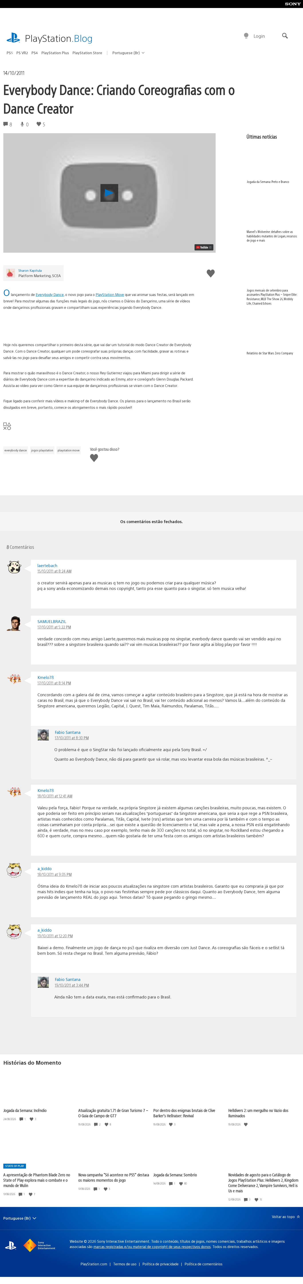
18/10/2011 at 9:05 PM (54, 874)
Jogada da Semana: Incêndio (25, 1110)
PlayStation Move (110, 294)
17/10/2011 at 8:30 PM (72, 737)
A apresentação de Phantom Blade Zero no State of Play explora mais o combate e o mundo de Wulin (36, 1180)
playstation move (69, 450)
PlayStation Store (87, 52)
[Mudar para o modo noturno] (246, 36)
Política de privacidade (160, 1264)
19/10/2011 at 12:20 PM (55, 935)
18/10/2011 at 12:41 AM (54, 795)
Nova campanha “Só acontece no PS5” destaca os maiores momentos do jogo (113, 1177)
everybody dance (15, 450)
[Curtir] (32, 1119)
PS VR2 (22, 52)
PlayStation (59, 38)
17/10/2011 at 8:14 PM (54, 682)
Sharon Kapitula (30, 270)
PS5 (10, 52)
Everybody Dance (50, 294)
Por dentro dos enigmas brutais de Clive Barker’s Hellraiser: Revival (184, 1113)
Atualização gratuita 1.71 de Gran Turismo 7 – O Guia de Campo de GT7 (113, 1113)
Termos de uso (124, 1264)
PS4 (34, 52)
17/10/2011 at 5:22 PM (54, 626)
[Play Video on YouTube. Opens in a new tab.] (204, 247)
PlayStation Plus (55, 52)
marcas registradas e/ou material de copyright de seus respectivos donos (152, 1246)
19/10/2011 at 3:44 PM (72, 985)
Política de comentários (203, 1264)
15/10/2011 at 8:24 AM (54, 571)
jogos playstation (42, 450)
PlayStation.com (94, 1264)
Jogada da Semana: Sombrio (175, 1174)
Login (259, 36)
